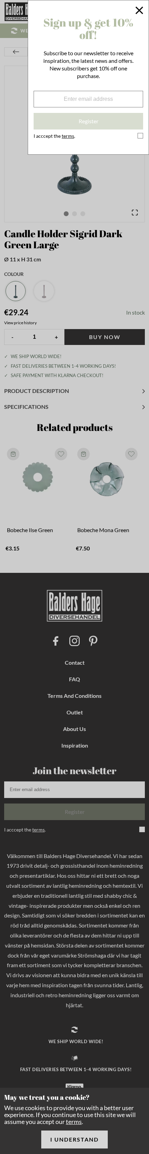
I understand (74, 1139)
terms (74, 1121)
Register (88, 121)
